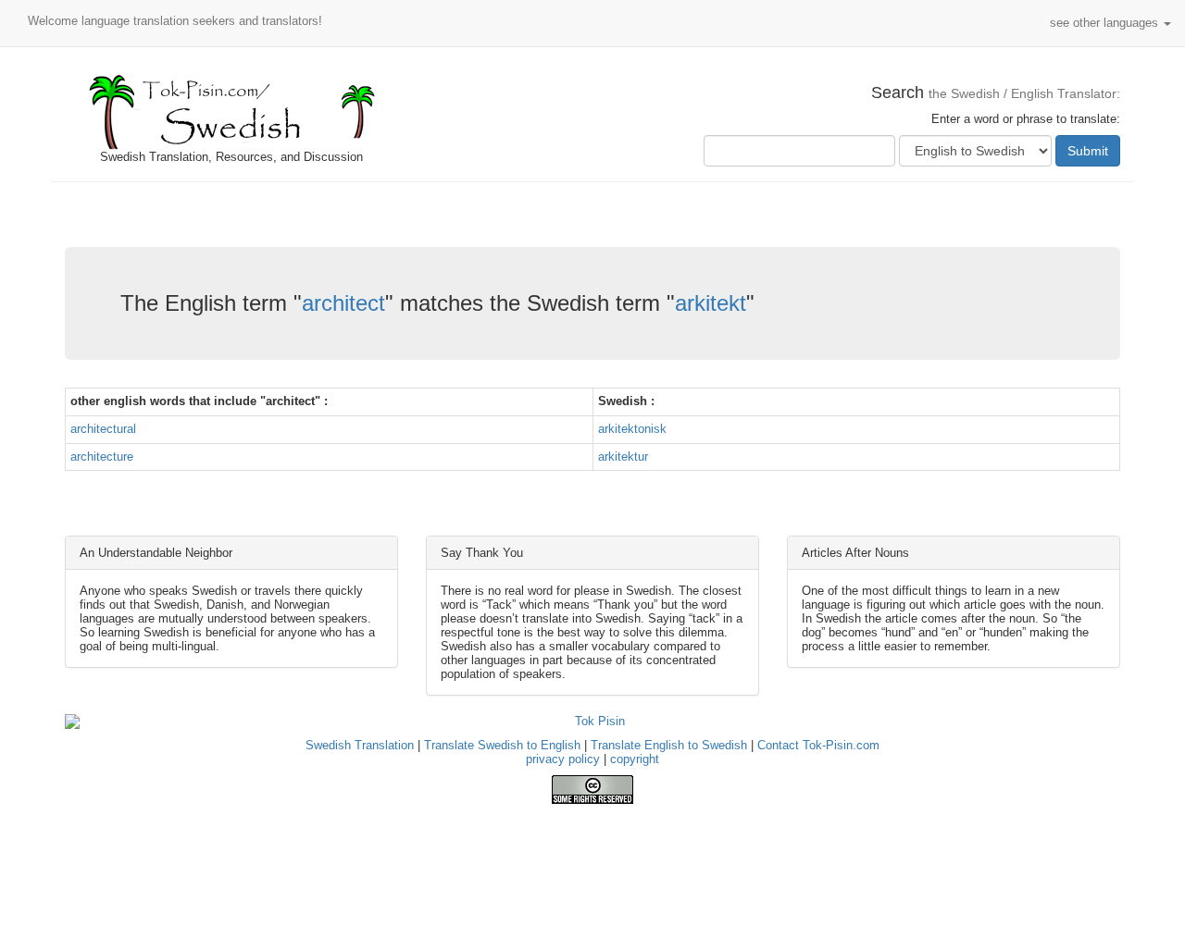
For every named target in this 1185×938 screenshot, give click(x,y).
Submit (1087, 150)
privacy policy (563, 759)
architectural (103, 429)
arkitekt (710, 302)
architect (343, 302)
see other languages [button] (1106, 23)
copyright (634, 759)
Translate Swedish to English (502, 745)
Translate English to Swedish (669, 745)
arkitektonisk (632, 429)
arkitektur (623, 456)
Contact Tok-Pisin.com (818, 745)
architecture (101, 456)
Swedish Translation (360, 745)
